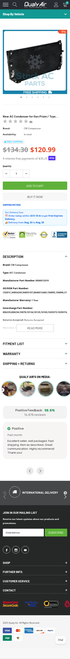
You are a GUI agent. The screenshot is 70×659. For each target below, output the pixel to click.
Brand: (6, 128)
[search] (15, 4)
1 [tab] (21, 97)
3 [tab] (32, 97)
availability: (9, 134)
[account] (56, 4)
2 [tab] (27, 97)
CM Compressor (32, 128)
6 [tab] (49, 97)
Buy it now (35, 197)
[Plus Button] (26, 173)
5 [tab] (43, 97)
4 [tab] (38, 97)
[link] (6, 549)
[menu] (5, 4)
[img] (15, 122)
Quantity (7, 166)
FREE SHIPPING (15, 141)
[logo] (35, 4)
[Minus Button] (6, 173)
